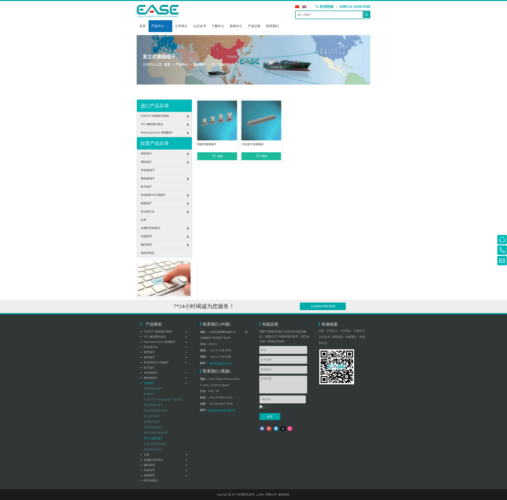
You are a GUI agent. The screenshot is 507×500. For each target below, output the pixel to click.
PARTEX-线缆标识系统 (158, 331)
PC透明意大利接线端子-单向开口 (164, 399)
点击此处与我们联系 (322, 306)
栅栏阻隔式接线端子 (156, 432)
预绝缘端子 (151, 377)
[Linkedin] (276, 428)
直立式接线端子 (153, 438)
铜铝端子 (149, 357)
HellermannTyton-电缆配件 (159, 341)
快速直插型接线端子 (156, 410)
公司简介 (345, 331)
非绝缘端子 (151, 372)
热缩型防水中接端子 (156, 362)
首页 (321, 331)
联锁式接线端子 (207, 144)
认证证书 (324, 336)
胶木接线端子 (152, 416)
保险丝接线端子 (153, 427)
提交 (270, 416)
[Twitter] (282, 428)
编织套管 (149, 465)
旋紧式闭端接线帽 (155, 443)
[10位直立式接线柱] (261, 120)
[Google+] (269, 428)
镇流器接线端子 (153, 449)
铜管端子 (149, 352)
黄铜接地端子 (152, 421)
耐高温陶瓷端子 (153, 405)
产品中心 (332, 331)
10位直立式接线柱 (252, 144)
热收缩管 (149, 470)
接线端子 (149, 383)
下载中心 (359, 331)
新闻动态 (337, 336)
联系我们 (351, 336)
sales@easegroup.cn (220, 363)
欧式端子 (149, 367)
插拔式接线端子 (153, 388)
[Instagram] (289, 428)
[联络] (164, 278)
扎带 (146, 454)
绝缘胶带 (149, 475)
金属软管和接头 (153, 459)
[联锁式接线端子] (217, 120)
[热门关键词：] (366, 14)
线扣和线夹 (151, 480)
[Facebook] (262, 428)
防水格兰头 (151, 347)
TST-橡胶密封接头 (155, 336)
